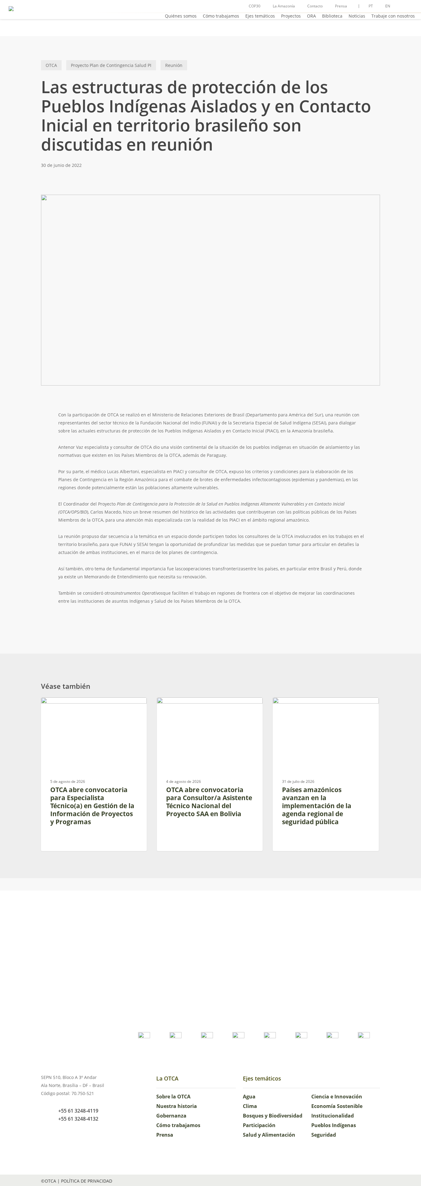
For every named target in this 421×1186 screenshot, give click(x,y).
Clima (250, 1106)
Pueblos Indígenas (333, 1125)
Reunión (173, 65)
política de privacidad (86, 1181)
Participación (259, 1125)
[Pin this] (39, 474)
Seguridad (323, 1134)
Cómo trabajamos (178, 1125)
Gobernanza (171, 1115)
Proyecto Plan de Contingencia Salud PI (111, 65)
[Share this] (39, 418)
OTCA (51, 65)
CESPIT (289, 707)
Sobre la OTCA (173, 1096)
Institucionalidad (332, 1115)
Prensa (164, 1134)
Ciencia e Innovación (336, 1096)
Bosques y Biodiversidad (272, 1115)
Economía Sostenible (336, 1106)
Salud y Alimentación (269, 1134)
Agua (249, 1096)
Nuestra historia (176, 1106)
